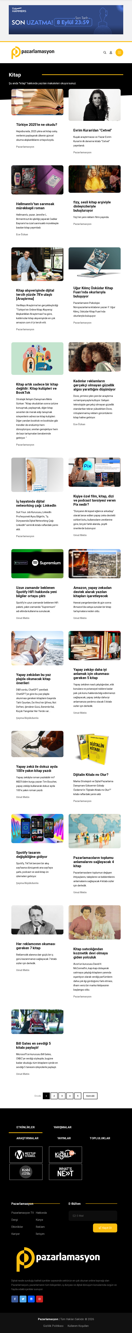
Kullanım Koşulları (78, 1326)
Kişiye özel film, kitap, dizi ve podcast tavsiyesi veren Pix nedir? (94, 500)
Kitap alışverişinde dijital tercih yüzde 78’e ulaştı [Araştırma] (35, 294)
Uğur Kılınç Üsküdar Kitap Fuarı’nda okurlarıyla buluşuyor (93, 292)
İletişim (40, 1234)
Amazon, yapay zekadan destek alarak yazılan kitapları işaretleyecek (92, 592)
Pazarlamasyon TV (22, 1212)
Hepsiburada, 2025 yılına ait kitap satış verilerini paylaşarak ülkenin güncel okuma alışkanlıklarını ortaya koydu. (36, 135)
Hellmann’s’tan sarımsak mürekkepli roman (35, 206)
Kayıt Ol (107, 1227)
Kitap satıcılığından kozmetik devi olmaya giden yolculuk (90, 953)
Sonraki (90, 1096)
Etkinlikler (17, 1226)
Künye (39, 1219)
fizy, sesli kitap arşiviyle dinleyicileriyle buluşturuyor (92, 206)
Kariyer (15, 1234)
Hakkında (41, 1212)
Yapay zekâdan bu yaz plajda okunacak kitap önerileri (33, 679)
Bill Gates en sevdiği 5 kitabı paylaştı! (33, 1045)
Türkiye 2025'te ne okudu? (36, 125)
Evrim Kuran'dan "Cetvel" (92, 130)
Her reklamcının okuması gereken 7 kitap (35, 946)
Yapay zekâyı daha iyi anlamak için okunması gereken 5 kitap (91, 674)
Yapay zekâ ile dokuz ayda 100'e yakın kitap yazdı (37, 769)
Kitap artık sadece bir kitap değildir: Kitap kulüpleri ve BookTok (37, 388)
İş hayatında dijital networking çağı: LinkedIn (36, 503)
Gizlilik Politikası (53, 1326)
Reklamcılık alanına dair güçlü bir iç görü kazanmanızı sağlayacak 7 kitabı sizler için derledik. (36, 959)
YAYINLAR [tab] (64, 1138)
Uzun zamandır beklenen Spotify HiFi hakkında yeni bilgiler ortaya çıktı (36, 592)
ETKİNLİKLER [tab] (25, 1127)
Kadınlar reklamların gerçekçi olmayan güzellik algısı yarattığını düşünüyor (94, 385)
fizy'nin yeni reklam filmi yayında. (91, 217)
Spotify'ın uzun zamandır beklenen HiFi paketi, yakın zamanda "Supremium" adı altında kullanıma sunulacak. (37, 607)
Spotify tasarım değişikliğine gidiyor (31, 855)
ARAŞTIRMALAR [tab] (27, 1138)
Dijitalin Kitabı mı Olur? (90, 775)
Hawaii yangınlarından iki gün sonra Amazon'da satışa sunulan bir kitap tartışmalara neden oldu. (92, 607)
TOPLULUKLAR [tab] (100, 1138)
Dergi (14, 1219)
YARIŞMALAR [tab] (63, 1127)
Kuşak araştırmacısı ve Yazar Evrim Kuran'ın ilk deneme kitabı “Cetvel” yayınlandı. (92, 141)
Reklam (40, 1226)
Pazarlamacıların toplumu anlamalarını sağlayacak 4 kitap (93, 862)
